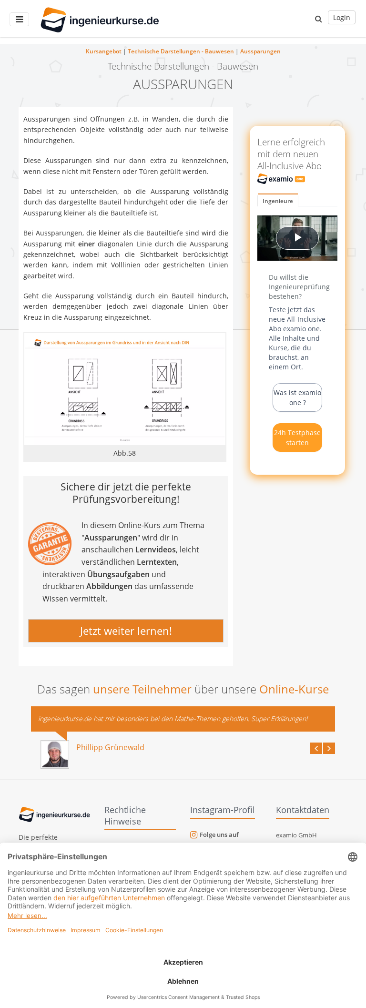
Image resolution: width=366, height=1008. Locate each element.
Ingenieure (278, 201)
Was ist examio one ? (297, 397)
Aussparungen (260, 51)
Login (341, 17)
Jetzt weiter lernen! (126, 630)
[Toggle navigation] (19, 19)
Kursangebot (104, 51)
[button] (319, 18)
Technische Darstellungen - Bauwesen (181, 51)
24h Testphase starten (297, 437)
